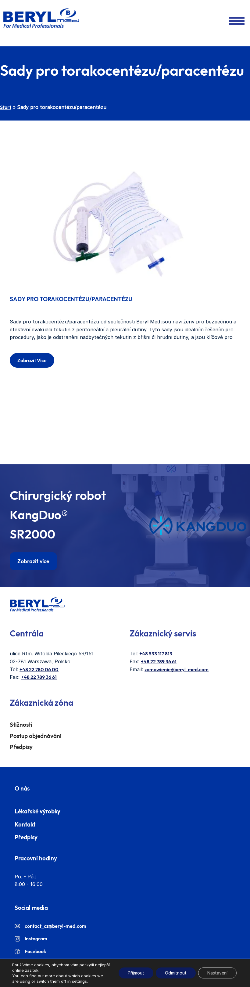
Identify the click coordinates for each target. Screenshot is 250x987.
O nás (22, 788)
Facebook (35, 951)
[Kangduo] (197, 525)
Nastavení (217, 972)
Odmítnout (176, 972)
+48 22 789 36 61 (39, 677)
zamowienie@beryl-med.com (177, 669)
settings (79, 981)
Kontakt (25, 824)
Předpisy (21, 747)
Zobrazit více (32, 360)
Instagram (36, 938)
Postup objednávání (36, 736)
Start (5, 107)
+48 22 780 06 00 (39, 669)
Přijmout (136, 972)
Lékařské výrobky (37, 811)
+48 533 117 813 (155, 653)
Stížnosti (21, 724)
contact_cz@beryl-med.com (55, 926)
